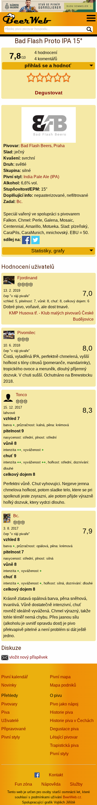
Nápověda (51, 784)
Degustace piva (64, 729)
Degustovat (48, 92)
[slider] (49, 77)
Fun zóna (23, 784)
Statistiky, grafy (48, 250)
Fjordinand (27, 278)
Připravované (13, 729)
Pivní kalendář (14, 677)
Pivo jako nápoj (64, 704)
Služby (76, 784)
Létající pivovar (64, 737)
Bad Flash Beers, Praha (43, 146)
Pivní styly (10, 737)
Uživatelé (10, 720)
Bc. (20, 201)
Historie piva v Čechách (72, 720)
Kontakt (56, 775)
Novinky (8, 685)
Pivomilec (26, 332)
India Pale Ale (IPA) (41, 177)
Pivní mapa (60, 677)
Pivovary (9, 704)
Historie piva (61, 712)
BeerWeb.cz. (72, 797)
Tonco (21, 395)
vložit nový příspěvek (28, 657)
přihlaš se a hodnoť (48, 65)
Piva (5, 712)
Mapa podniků (63, 685)
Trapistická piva (64, 745)
